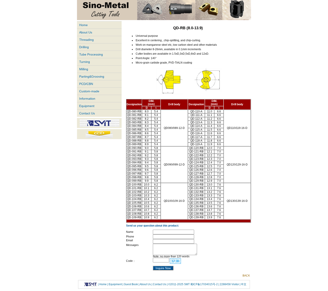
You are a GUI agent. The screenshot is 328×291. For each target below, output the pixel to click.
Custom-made (89, 91)
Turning (84, 62)
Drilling (84, 47)
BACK (246, 275)
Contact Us (87, 113)
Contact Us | (160, 284)
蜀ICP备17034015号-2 (204, 284)
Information (87, 98)
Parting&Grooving (91, 76)
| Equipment (114, 284)
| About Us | (145, 284)
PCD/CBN (86, 84)
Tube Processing (91, 54)
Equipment (86, 106)
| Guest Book (130, 284)
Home (83, 25)
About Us (85, 32)
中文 (243, 284)
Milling (83, 69)
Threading (86, 39)
